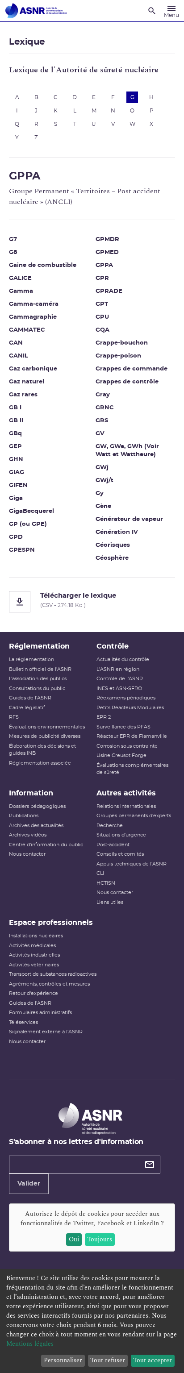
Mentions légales (30, 1343)
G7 (13, 239)
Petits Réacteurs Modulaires (130, 707)
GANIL (18, 356)
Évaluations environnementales (47, 726)
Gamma (21, 291)
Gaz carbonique (33, 369)
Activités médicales (32, 945)
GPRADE (109, 291)
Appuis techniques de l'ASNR (131, 863)
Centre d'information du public (46, 844)
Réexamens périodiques (125, 697)
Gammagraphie (33, 317)
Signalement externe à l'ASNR (46, 1031)
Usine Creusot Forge (121, 755)
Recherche (109, 825)
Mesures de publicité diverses (44, 736)
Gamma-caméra (34, 304)
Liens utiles (109, 902)
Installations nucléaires (36, 935)
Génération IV (117, 532)
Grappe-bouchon (122, 343)
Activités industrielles (34, 955)
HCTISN (105, 883)
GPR (102, 278)
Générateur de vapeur (129, 519)
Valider (28, 1184)
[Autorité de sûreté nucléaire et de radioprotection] (36, 10)
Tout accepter (152, 1360)
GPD (16, 537)
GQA (102, 330)
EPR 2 (103, 717)
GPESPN (22, 550)
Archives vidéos (27, 834)
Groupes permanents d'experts (133, 815)
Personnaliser (63, 1360)
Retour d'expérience (33, 993)
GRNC (105, 408)
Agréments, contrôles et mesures (49, 984)
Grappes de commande (131, 369)
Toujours (99, 1239)
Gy (100, 493)
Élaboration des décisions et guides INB (42, 750)
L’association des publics (38, 678)
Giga (16, 498)
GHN (16, 459)
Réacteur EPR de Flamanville (131, 736)
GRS (102, 421)
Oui (74, 1239)
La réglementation (31, 659)
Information (31, 793)
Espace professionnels (51, 922)
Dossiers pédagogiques (37, 806)
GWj (102, 467)
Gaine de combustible (42, 265)
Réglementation (39, 646)
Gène (103, 506)
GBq (15, 434)
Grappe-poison (118, 356)
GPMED (107, 252)
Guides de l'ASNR (30, 697)
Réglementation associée (40, 763)
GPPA (104, 265)
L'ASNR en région (117, 669)
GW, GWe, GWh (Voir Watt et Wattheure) (127, 451)
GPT (102, 304)
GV (100, 434)
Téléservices (23, 1022)
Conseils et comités (120, 854)
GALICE (20, 278)
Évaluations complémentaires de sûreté (132, 769)
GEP (15, 446)
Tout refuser (107, 1360)
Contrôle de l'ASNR (119, 678)
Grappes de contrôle (127, 382)
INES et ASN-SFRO (119, 688)
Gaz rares (23, 395)
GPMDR (107, 239)
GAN (16, 343)
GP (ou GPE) (28, 524)
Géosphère (112, 558)
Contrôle (112, 646)
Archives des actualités (36, 825)
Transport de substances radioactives (52, 974)
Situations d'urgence (121, 834)
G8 (13, 252)
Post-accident (113, 844)
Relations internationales (126, 806)
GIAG (16, 472)
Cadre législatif (27, 707)
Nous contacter (27, 854)
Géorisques (113, 545)
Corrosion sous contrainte (127, 746)
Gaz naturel (26, 382)
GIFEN (18, 485)
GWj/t (104, 480)
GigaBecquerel (31, 511)
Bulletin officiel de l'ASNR (40, 669)
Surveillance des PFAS (123, 726)
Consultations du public (37, 688)
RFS (14, 717)
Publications (23, 815)
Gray (103, 395)
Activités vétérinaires (34, 964)
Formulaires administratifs (40, 1012)
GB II (16, 421)
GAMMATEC (27, 330)
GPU (102, 317)
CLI (100, 873)
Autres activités (126, 793)
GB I (15, 408)
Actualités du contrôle (122, 659)
